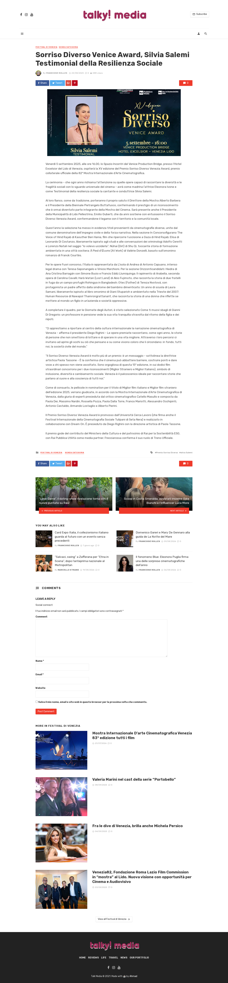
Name (40, 661)
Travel (113, 957)
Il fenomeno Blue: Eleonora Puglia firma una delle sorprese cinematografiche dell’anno (162, 561)
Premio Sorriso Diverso (167, 452)
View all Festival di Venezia (112, 919)
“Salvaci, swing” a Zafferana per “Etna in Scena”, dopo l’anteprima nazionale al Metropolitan (82, 561)
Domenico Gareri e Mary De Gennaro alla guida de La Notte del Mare (163, 534)
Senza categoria (68, 47)
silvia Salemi (186, 452)
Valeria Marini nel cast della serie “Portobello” (134, 779)
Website (40, 688)
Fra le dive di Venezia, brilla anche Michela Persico (137, 826)
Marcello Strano (68, 570)
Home (82, 957)
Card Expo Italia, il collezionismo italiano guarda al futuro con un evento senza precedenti (81, 536)
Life (103, 957)
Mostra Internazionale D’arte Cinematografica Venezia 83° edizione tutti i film (142, 735)
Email (40, 674)
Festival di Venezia (46, 47)
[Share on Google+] (68, 83)
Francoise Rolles (56, 73)
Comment (41, 616)
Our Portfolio (139, 957)
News (124, 957)
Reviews (93, 957)
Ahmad (133, 976)
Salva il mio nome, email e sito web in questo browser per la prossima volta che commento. (92, 702)
